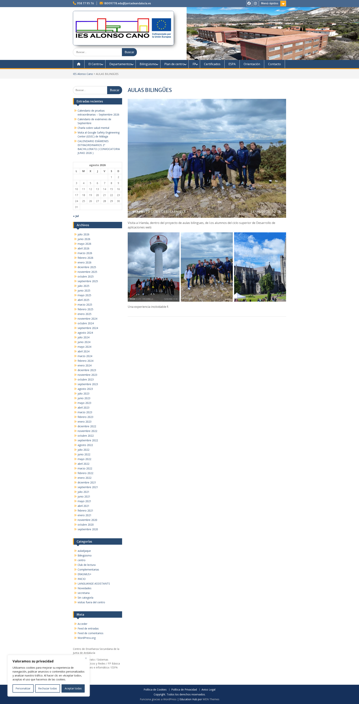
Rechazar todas (47, 688)
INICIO (82, 579)
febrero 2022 (85, 473)
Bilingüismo (148, 64)
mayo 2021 (84, 501)
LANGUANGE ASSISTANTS (94, 583)
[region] (48, 676)
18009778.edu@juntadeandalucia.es (127, 3)
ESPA (232, 64)
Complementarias (88, 569)
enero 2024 (84, 365)
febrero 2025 (85, 309)
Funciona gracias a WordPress (158, 699)
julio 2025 (83, 286)
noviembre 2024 (87, 318)
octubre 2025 (86, 276)
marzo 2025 (85, 304)
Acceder (82, 624)
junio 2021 (84, 496)
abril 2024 (83, 351)
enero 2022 (84, 478)
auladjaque (84, 551)
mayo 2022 (84, 459)
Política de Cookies (155, 689)
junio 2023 (84, 398)
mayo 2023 (84, 403)
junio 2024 (84, 342)
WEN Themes (211, 699)
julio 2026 (83, 234)
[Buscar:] (105, 52)
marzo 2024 (85, 356)
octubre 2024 (86, 323)
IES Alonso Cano (83, 74)
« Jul (76, 216)
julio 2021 (83, 492)
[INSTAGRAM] (255, 3)
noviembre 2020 (87, 520)
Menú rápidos (269, 3)
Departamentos (120, 64)
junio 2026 (84, 239)
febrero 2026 (85, 258)
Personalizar (23, 688)
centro (81, 560)
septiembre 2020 (88, 529)
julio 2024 (83, 337)
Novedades (84, 588)
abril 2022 (83, 463)
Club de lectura (87, 565)
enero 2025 (84, 314)
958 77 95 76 (85, 3)
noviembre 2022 (87, 431)
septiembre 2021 (88, 487)
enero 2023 (84, 421)
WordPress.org (87, 638)
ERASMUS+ (84, 574)
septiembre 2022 (88, 440)
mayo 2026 (84, 243)
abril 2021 (83, 506)
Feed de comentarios (90, 633)
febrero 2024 (85, 360)
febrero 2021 (85, 510)
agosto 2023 (85, 389)
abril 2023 (83, 407)
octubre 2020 (86, 524)
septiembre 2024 (88, 328)
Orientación (252, 64)
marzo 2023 (85, 412)
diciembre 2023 (87, 370)
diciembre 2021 (87, 482)
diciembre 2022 (87, 426)
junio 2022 (84, 454)
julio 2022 (83, 449)
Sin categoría (85, 597)
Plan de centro (174, 64)
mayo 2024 (84, 346)
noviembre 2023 (87, 375)
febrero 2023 (85, 417)
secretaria (84, 593)
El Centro (94, 64)
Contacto (274, 64)
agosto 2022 (85, 445)
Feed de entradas (88, 628)
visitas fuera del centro (91, 602)
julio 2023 (83, 393)
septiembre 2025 (88, 281)
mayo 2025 (84, 295)
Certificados (212, 64)
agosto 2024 (85, 332)
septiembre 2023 (88, 384)
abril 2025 (83, 300)
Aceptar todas (73, 688)
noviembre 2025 (87, 272)
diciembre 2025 (87, 267)
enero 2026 (84, 262)
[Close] (86, 658)
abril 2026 (83, 248)
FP (194, 64)
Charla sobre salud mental (93, 128)
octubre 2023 (86, 379)
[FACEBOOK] (249, 3)
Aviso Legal (208, 689)
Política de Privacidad (184, 689)
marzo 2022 (85, 468)
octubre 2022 (86, 435)
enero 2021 (84, 515)
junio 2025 (84, 290)
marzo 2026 (85, 253)
